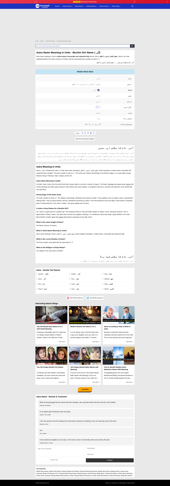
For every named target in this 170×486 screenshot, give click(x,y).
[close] (167, 2)
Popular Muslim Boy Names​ (68, 473)
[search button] (132, 6)
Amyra (42, 289)
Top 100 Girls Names (76, 298)
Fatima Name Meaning (125, 473)
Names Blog (115, 6)
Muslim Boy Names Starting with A (109, 471)
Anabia (75, 274)
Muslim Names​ (82, 473)
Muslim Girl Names (55, 471)
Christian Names (91, 6)
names (128, 184)
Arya (75, 289)
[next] (134, 2)
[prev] (36, 2)
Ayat (108, 274)
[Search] (132, 45)
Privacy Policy (131, 483)
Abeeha (108, 279)
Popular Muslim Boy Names (88, 471)
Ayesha (43, 274)
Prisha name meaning (43, 475)
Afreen (109, 289)
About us (108, 483)
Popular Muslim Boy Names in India (62, 475)
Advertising (122, 483)
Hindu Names (79, 6)
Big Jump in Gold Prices (85, 2)
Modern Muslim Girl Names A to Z (83, 326)
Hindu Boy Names (102, 475)
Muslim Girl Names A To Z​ (50, 473)
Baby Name (101, 473)
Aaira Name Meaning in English (84, 139)
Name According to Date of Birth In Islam (117, 328)
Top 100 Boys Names (95, 298)
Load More (85, 389)
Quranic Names (104, 6)
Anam (75, 284)
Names (57, 6)
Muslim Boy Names (42, 471)
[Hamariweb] (42, 6)
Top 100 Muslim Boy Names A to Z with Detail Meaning (50, 328)
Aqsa (108, 284)
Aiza (75, 279)
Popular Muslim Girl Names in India (85, 475)
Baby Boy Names (126, 475)
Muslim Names (67, 6)
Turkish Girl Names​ (111, 473)
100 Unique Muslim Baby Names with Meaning (84, 368)
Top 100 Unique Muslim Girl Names (50, 367)
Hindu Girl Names (114, 475)
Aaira (42, 279)
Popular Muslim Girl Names (70, 471)
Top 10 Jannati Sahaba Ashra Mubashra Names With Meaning (116, 368)
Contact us (115, 483)
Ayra (41, 284)
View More (62, 341)
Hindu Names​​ (92, 473)
